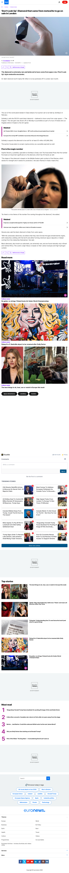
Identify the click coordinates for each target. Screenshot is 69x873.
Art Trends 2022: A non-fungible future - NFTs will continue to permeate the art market (29, 131)
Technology (45, 802)
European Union (18, 793)
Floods (35, 802)
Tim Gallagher (6, 60)
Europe (3, 821)
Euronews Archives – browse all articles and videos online (16, 844)
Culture (6, 7)
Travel (37, 832)
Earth (2, 828)
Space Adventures (9, 393)
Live (65, 2)
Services (4, 850)
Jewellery (23, 393)
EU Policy (38, 824)
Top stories (7, 581)
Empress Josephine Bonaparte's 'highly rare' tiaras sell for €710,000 (24, 222)
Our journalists (40, 839)
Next (37, 828)
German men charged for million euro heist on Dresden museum (22, 227)
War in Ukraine (46, 789)
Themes (3, 817)
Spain (37, 798)
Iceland (30, 793)
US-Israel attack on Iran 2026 (27, 789)
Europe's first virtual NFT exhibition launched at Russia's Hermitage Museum (26, 135)
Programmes (5, 839)
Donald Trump (52, 793)
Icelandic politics (49, 798)
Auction (33, 393)
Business (4, 824)
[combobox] (34, 778)
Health (3, 832)
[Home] (2, 7)
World (37, 821)
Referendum (23, 802)
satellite (40, 793)
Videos (38, 836)
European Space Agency (22, 798)
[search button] (48, 778)
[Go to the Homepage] (6, 2)
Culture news (13, 7)
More (3, 855)
